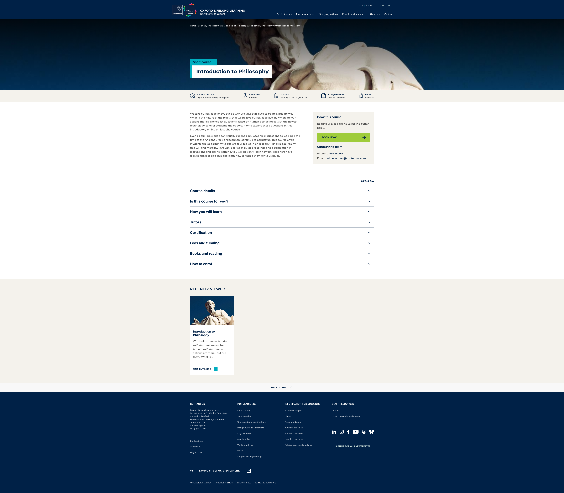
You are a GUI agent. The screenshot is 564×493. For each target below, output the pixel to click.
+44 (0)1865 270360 (199, 428)
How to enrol (201, 264)
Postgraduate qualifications (250, 427)
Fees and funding (205, 243)
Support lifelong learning (249, 456)
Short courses (243, 410)
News (240, 450)
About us (375, 14)
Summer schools (245, 416)
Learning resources (294, 439)
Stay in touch (196, 452)
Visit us (388, 14)
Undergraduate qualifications (251, 422)
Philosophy (267, 25)
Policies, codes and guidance (298, 445)
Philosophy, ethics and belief (222, 25)
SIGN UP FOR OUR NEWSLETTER (352, 446)
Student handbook (294, 433)
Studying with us (328, 14)
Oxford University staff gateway (346, 416)
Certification (201, 232)
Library (288, 416)
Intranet (336, 410)
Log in (360, 5)
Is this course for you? (209, 201)
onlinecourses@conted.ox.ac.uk (346, 158)
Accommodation (293, 422)
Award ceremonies (294, 427)
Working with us (245, 445)
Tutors (195, 222)
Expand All (367, 181)
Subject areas (284, 14)
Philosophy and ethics (249, 25)
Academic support (293, 410)
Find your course (305, 14)
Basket (369, 5)
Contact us (195, 446)
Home (193, 25)
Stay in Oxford (244, 433)
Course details (202, 191)
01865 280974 (335, 153)
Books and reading (206, 253)
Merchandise (243, 439)
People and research (353, 14)
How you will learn (206, 212)
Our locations (196, 441)
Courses (202, 25)
